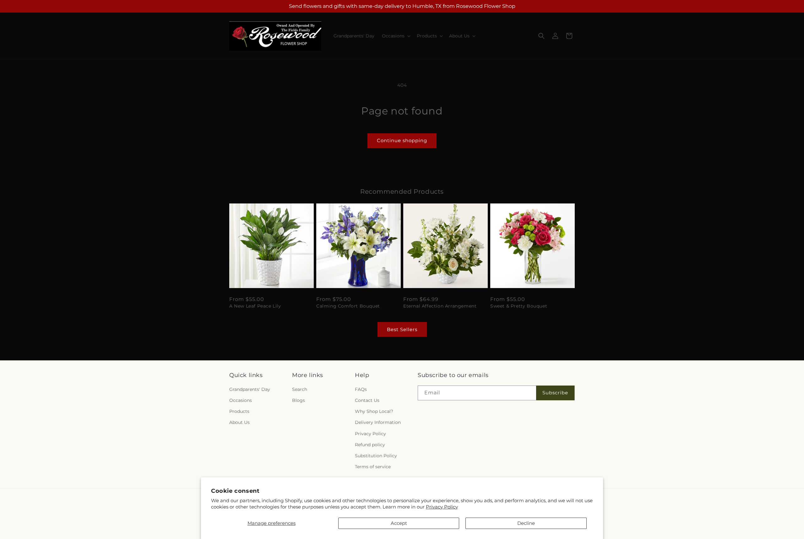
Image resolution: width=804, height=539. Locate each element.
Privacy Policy (442, 507)
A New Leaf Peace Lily (255, 306)
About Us (239, 422)
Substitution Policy (376, 455)
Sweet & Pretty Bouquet (518, 306)
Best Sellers (402, 329)
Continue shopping (402, 140)
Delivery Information (378, 422)
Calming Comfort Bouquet (348, 306)
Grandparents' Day (249, 389)
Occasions (240, 400)
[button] (395, 35)
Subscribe (555, 393)
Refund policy (370, 444)
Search (299, 389)
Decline (526, 523)
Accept (399, 523)
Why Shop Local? (374, 411)
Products (239, 411)
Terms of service (373, 467)
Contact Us (367, 400)
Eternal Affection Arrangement (439, 306)
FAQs (361, 389)
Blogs (298, 400)
